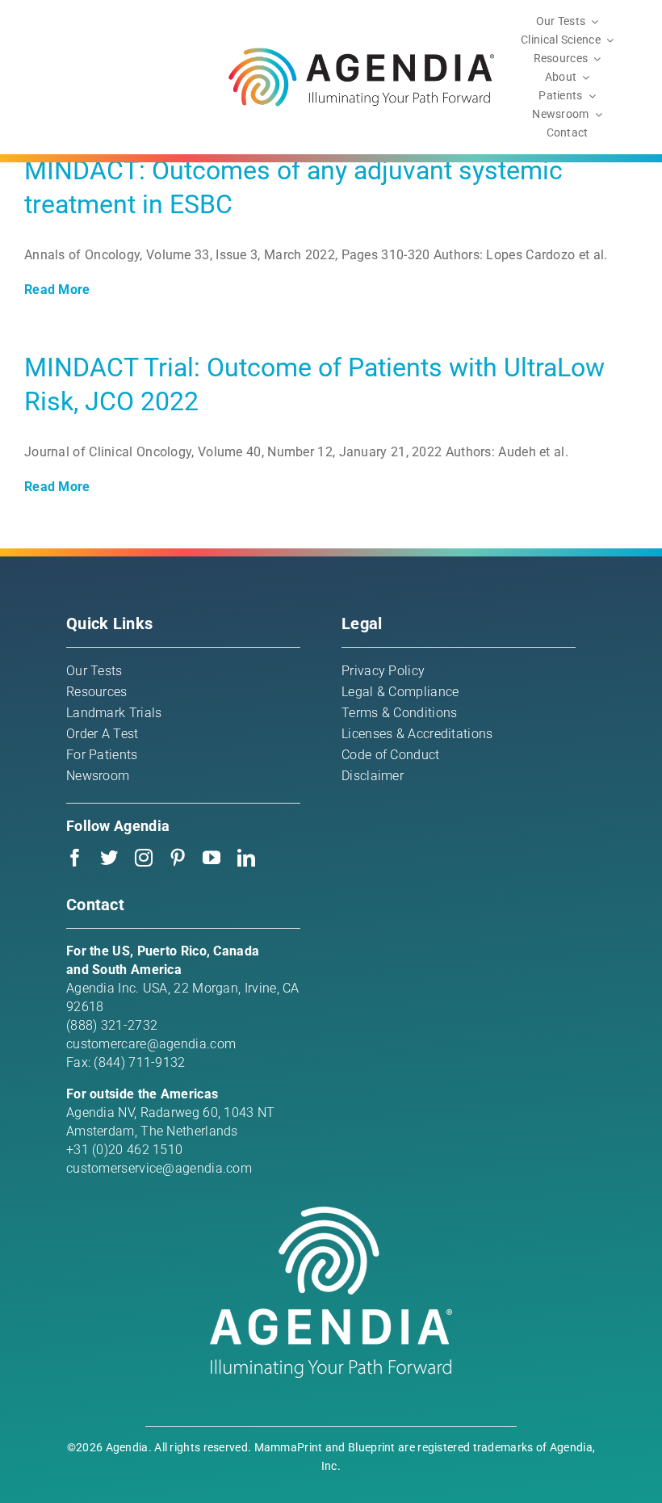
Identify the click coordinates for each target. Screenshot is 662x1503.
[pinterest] (177, 858)
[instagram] (144, 858)
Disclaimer (372, 775)
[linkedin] (246, 858)
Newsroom (97, 775)
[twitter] (109, 858)
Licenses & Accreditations (417, 733)
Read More (57, 289)
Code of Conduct (390, 754)
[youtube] (211, 858)
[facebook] (75, 858)
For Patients (102, 754)
